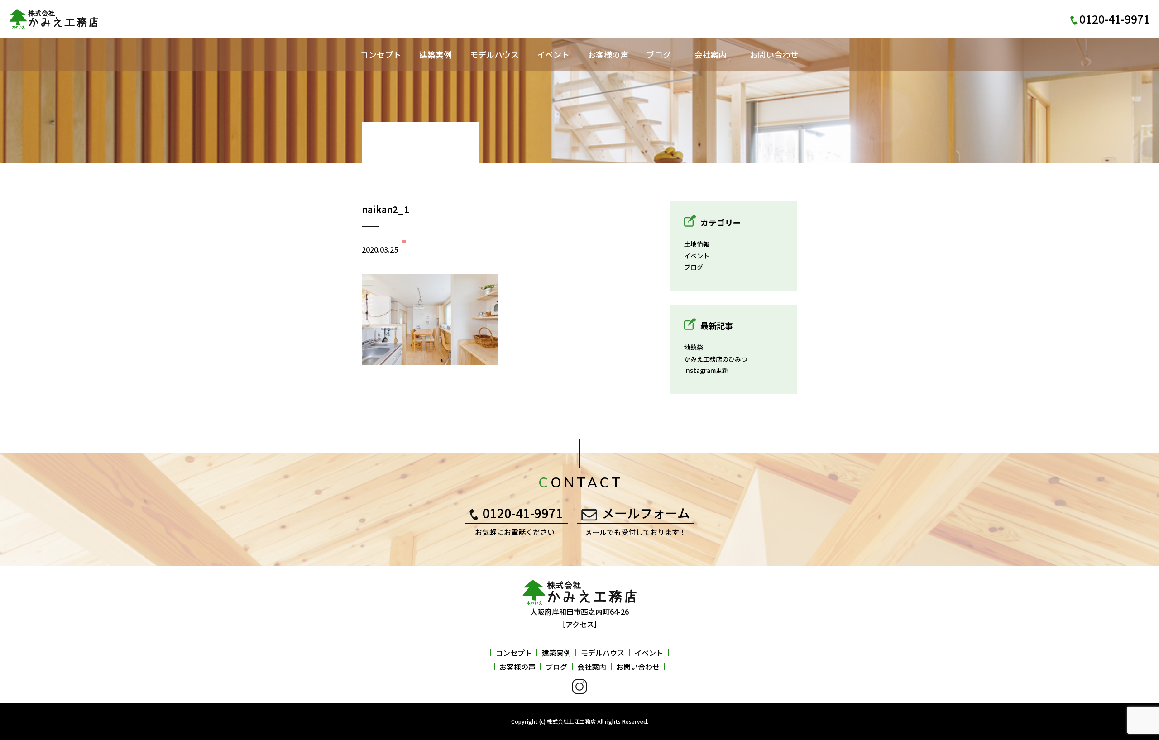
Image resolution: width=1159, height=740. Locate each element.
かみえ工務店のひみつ (715, 358)
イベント (553, 54)
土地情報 (696, 243)
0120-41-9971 (523, 513)
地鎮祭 (693, 347)
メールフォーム (646, 513)
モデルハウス (494, 54)
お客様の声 (608, 54)
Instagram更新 (706, 370)
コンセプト (380, 54)
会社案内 (710, 54)
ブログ (659, 54)
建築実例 (435, 54)
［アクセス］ (579, 624)
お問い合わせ (774, 54)
